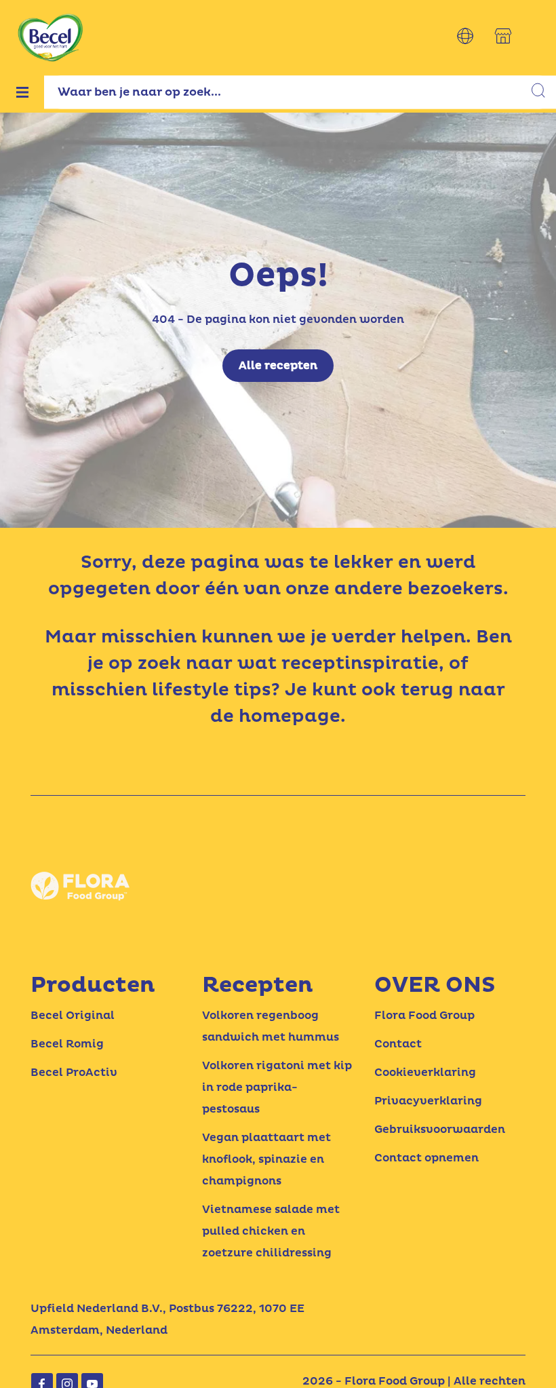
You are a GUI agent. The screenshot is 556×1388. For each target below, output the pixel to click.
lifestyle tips (211, 690)
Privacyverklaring (428, 1101)
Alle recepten (278, 365)
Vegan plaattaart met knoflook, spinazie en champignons (266, 1159)
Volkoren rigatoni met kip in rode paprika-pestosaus (277, 1087)
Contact (398, 1044)
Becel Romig (67, 1044)
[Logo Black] (51, 8)
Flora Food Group (424, 1015)
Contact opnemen (426, 1158)
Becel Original (73, 1015)
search (539, 92)
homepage (289, 716)
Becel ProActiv (74, 1072)
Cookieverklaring (425, 1072)
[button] (465, 36)
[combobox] (300, 92)
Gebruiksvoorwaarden (439, 1129)
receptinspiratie (360, 663)
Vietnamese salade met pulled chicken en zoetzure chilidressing (271, 1231)
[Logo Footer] (81, 847)
